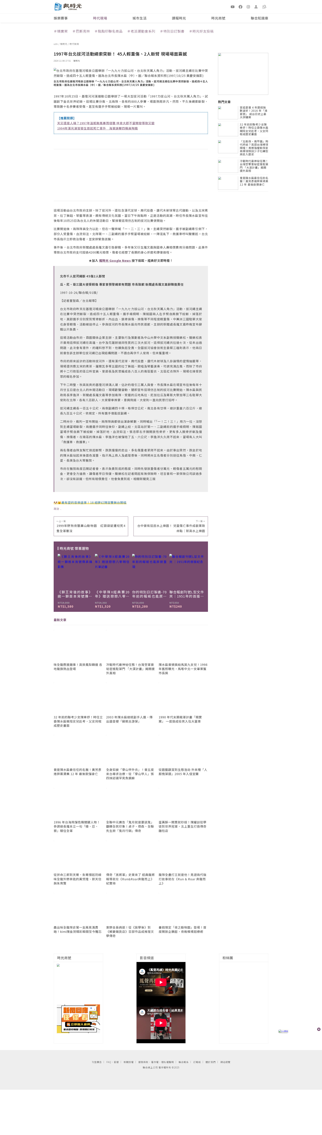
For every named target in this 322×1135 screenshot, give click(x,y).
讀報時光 (179, 18)
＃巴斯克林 (81, 31)
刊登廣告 (97, 1062)
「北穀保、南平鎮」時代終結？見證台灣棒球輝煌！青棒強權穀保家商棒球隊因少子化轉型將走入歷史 (254, 148)
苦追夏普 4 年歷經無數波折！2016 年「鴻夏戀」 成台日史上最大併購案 (253, 112)
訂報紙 (197, 1062)
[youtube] (233, 6)
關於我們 (211, 1062)
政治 (56, 509)
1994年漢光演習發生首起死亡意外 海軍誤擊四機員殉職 (97, 128)
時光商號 (218, 18)
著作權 (155, 1062)
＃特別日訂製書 (172, 31)
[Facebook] (240, 6)
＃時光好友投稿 (201, 31)
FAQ (108, 1062)
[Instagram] (248, 6)
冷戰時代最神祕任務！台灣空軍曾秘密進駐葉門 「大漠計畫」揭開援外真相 (254, 166)
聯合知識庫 (259, 18)
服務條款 (143, 1062)
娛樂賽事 (61, 18)
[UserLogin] (256, 6)
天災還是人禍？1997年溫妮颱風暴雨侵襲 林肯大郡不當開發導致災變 (106, 123)
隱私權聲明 (167, 1062)
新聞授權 (129, 1062)
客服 (116, 1062)
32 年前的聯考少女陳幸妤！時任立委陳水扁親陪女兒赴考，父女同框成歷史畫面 (254, 129)
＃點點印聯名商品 (108, 31)
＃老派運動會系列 (141, 31)
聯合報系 (184, 1062)
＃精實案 (61, 31)
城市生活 (139, 18)
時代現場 (100, 18)
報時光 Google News (115, 260)
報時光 (64, 43)
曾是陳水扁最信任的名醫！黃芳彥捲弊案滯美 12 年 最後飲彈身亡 (254, 181)
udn (56, 43)
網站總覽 (225, 1062)
